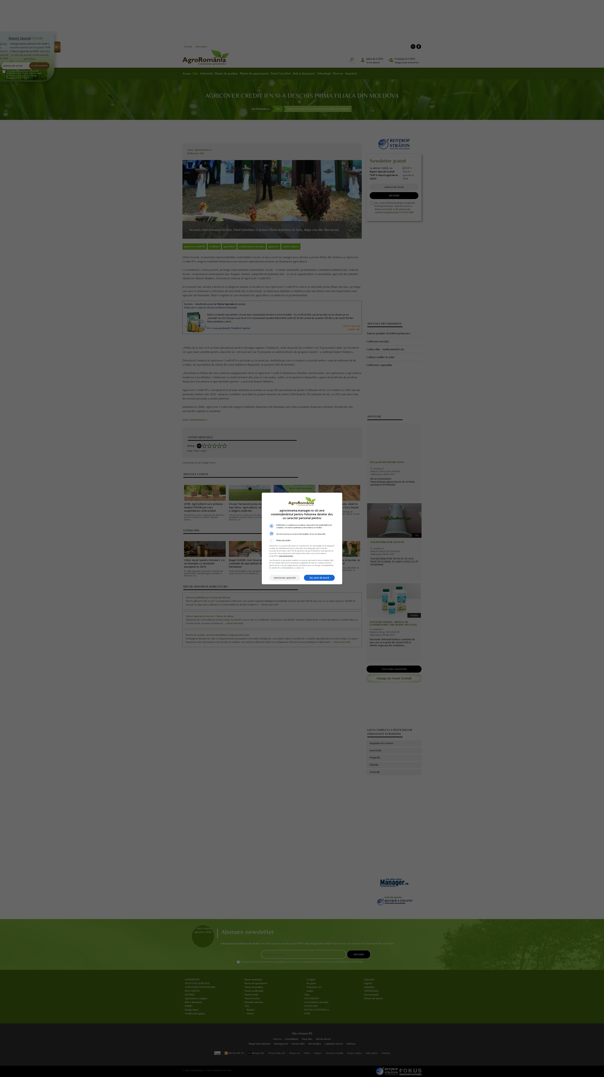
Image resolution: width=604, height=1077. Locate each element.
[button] (302, 540)
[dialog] (302, 538)
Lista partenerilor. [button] (286, 556)
